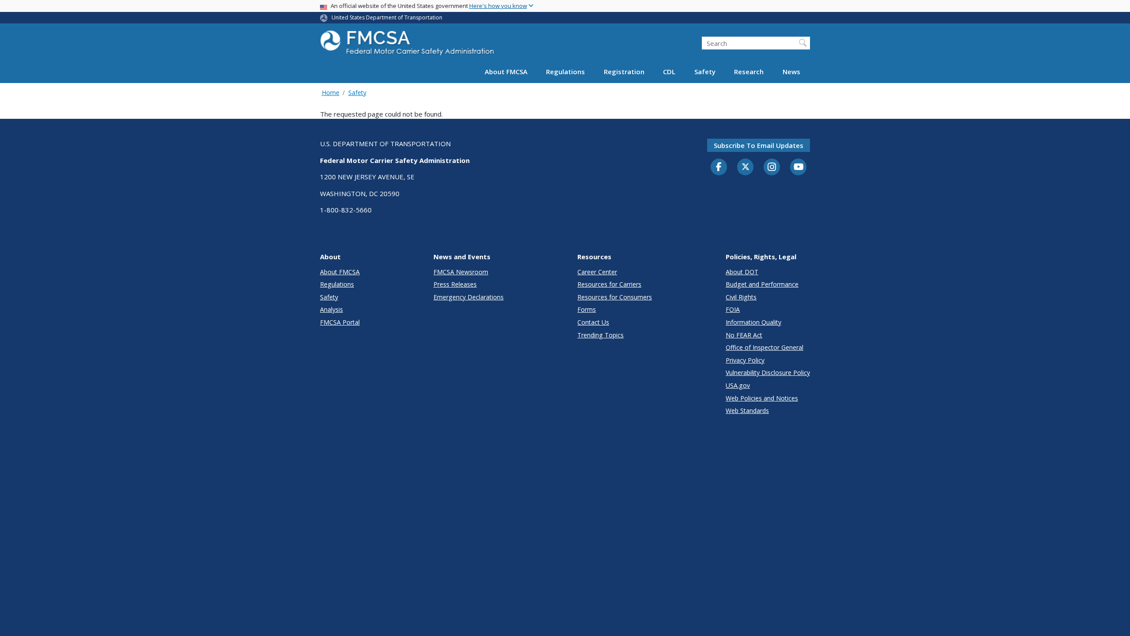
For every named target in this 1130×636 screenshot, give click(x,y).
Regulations (565, 71)
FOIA (733, 309)
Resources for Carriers (609, 284)
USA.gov (738, 385)
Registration (624, 71)
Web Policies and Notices (762, 398)
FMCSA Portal (340, 322)
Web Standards (747, 410)
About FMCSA (506, 71)
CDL (669, 71)
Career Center (597, 272)
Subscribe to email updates (758, 145)
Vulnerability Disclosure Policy (768, 372)
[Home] (408, 45)
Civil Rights (741, 297)
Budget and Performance (762, 284)
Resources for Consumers (614, 297)
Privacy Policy (745, 360)
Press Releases (455, 284)
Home (330, 92)
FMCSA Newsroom (460, 272)
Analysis (331, 309)
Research (749, 71)
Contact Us (593, 322)
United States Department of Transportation (386, 17)
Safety (705, 71)
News (791, 71)
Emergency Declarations (468, 297)
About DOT (742, 272)
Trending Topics (600, 335)
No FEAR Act (744, 335)
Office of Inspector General (764, 347)
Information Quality (753, 322)
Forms (586, 309)
